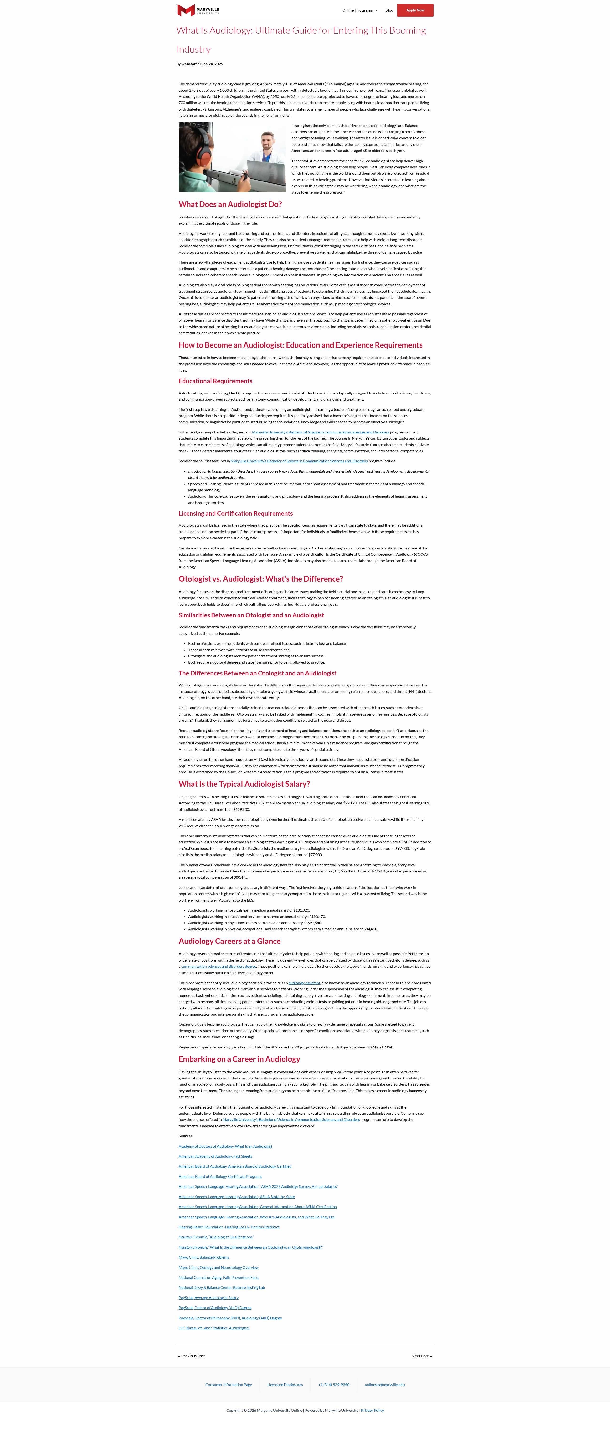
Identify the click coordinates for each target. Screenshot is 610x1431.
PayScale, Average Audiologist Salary (209, 1297)
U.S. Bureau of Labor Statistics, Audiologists (214, 1327)
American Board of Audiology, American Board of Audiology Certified (235, 1166)
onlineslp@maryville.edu (385, 1384)
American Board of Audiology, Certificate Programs (220, 1176)
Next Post (422, 1356)
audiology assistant (304, 982)
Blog (389, 10)
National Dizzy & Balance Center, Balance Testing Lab (222, 1287)
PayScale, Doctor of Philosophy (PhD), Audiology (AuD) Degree (230, 1317)
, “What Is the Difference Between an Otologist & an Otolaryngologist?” (251, 1247)
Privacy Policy (372, 1410)
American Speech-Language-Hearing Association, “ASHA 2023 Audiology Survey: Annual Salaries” (258, 1186)
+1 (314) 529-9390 (333, 1384)
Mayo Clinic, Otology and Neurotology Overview (219, 1267)
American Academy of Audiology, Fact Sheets (215, 1156)
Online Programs (357, 10)
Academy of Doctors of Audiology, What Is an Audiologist (225, 1146)
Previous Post (191, 1356)
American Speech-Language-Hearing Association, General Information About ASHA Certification (258, 1206)
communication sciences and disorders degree (218, 966)
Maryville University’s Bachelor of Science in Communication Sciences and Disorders (320, 432)
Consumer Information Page (228, 1384)
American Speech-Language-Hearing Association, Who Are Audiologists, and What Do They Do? (257, 1216)
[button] (375, 10)
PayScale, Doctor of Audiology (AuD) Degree (215, 1307)
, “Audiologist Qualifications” (216, 1236)
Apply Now (415, 10)
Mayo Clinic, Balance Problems (204, 1257)
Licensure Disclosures (285, 1384)
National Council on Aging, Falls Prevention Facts (219, 1277)
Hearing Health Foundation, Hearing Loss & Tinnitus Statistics (229, 1226)
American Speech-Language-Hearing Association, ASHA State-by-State (237, 1196)
